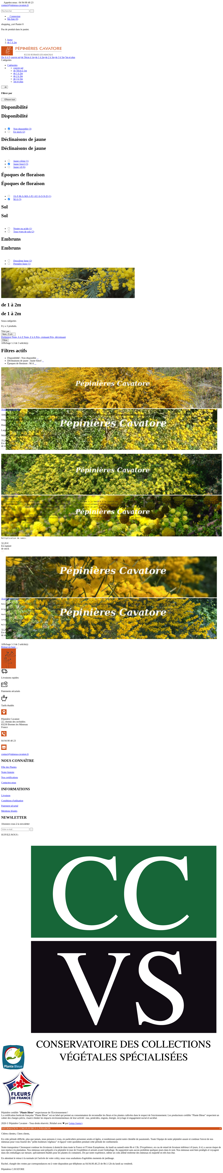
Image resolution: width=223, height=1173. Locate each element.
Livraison (5, 795)
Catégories (12, 65)
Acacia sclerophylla (10, 409)
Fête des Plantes (9, 767)
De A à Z (5, 57)
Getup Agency (76, 1123)
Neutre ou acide (22, 228)
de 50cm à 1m (28, 57)
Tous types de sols (23, 231)
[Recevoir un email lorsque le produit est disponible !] (2, 452)
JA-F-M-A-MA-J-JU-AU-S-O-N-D (32, 196)
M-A (17, 199)
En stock (19, 132)
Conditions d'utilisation (12, 800)
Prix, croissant (43, 337)
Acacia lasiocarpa (9, 496)
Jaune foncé (20, 164)
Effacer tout (8, 99)
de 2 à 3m (50, 57)
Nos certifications (9, 777)
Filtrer (4, 340)
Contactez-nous (8, 782)
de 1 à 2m (40, 57)
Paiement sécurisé (9, 806)
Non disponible (22, 129)
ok (4, 87)
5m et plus (70, 57)
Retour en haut (9, 647)
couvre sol (15, 57)
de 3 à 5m (60, 57)
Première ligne (21, 264)
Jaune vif (19, 167)
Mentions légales (9, 811)
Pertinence (6, 337)
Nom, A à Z (18, 337)
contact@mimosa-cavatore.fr (15, 5)
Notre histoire (7, 772)
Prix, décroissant (58, 337)
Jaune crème (21, 161)
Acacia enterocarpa (10, 598)
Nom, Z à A (8, 334)
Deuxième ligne (22, 260)
